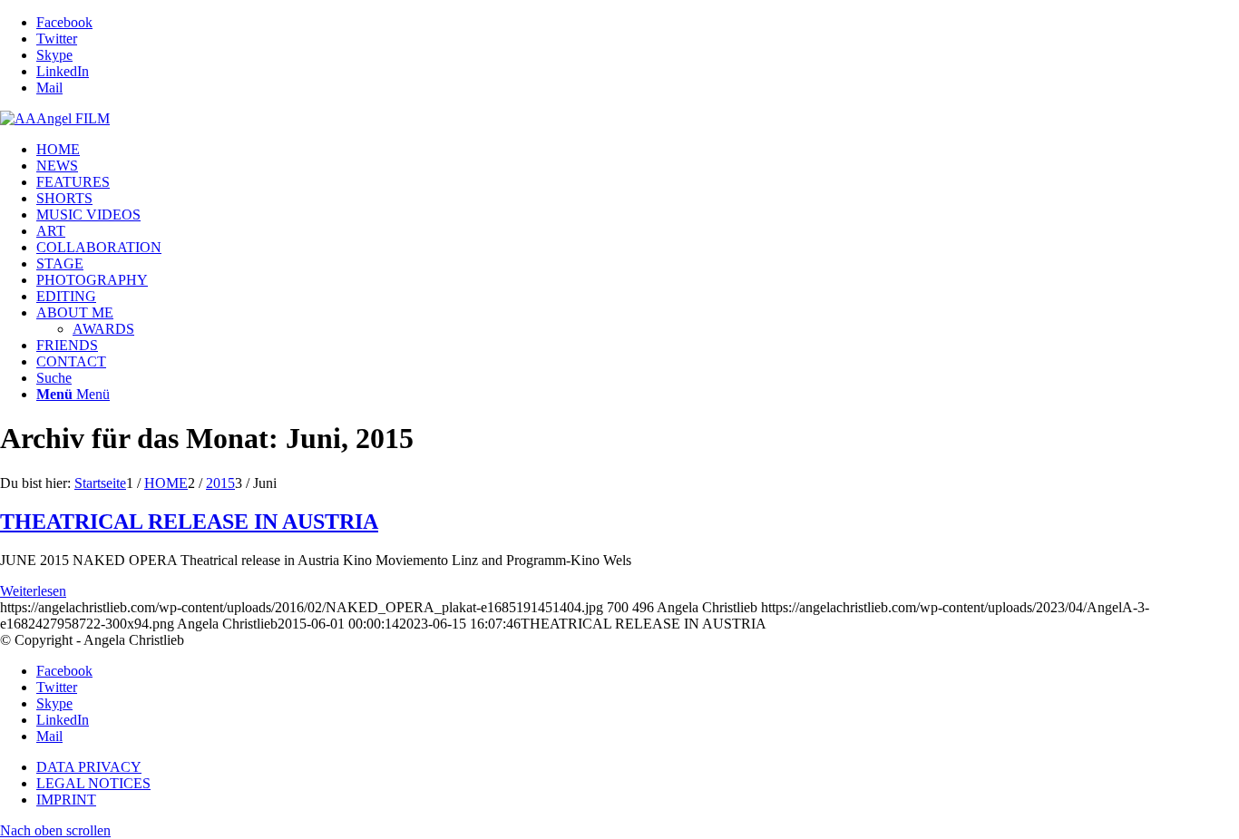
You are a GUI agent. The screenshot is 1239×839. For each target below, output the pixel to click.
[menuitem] (637, 149)
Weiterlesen (33, 591)
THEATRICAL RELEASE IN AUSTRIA (189, 521)
